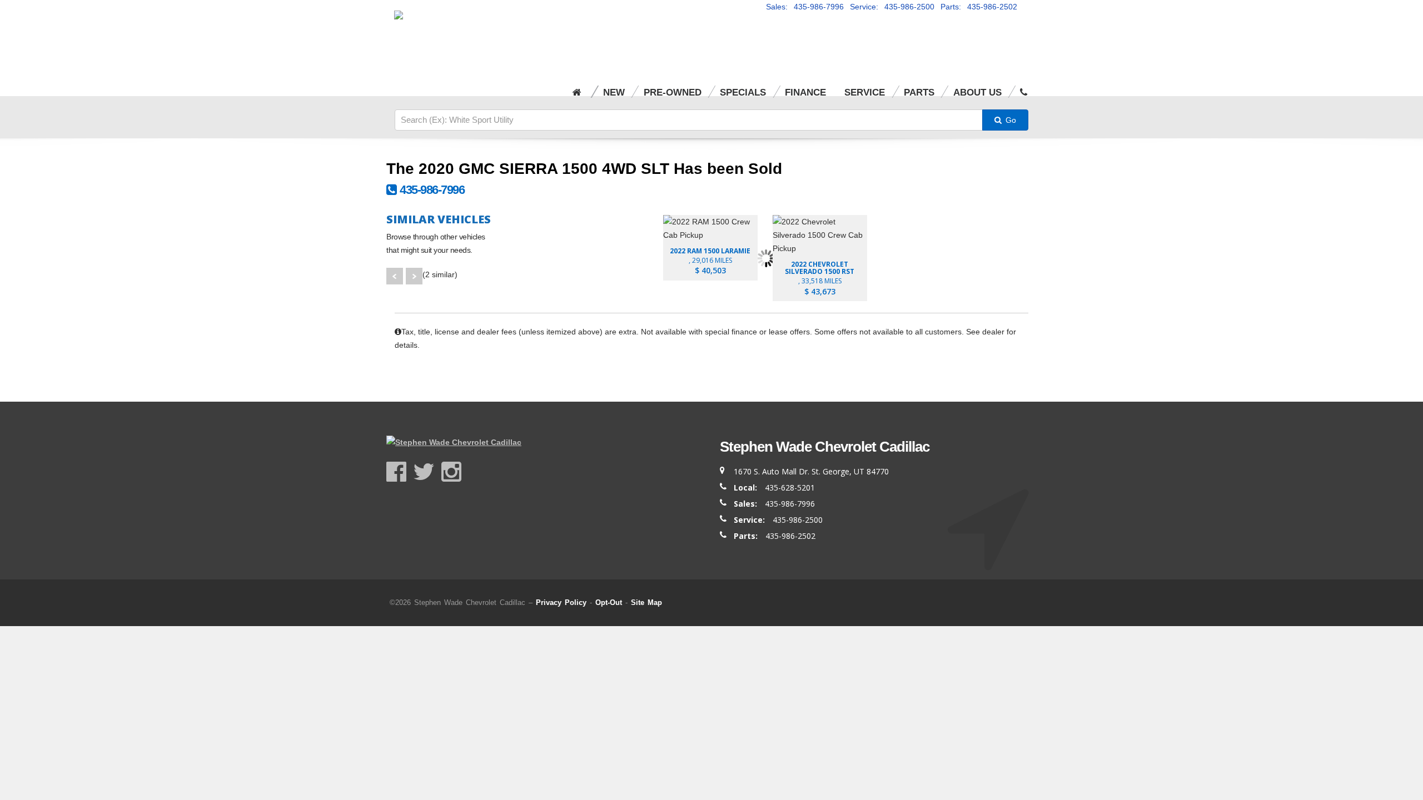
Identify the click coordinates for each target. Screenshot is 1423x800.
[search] (689, 120)
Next (414, 276)
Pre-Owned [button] (672, 92)
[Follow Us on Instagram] (451, 472)
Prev (394, 276)
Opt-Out (608, 602)
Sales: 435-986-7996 (805, 6)
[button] (1024, 85)
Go (1009, 120)
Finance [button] (805, 92)
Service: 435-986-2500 (892, 6)
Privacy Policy (561, 602)
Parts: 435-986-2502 (979, 6)
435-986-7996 (430, 190)
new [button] (614, 92)
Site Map (646, 602)
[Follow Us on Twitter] (427, 472)
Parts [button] (919, 92)
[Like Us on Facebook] (399, 472)
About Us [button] (977, 92)
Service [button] (864, 92)
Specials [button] (743, 92)
